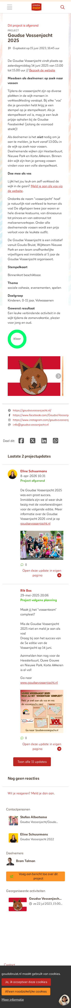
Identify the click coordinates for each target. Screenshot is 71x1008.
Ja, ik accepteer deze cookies (26, 982)
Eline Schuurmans (33, 471)
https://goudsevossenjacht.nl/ (32, 410)
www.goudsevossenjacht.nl (39, 683)
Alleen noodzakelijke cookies (26, 992)
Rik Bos (26, 591)
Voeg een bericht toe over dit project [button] (38, 876)
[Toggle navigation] (9, 7)
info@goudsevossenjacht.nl (31, 424)
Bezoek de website (42, 70)
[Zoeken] (62, 7)
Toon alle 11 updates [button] (32, 762)
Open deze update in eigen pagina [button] (41, 573)
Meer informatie (13, 1000)
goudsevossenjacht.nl (35, 524)
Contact (9, 965)
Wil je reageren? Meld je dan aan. (31, 793)
